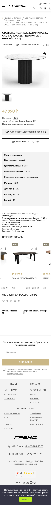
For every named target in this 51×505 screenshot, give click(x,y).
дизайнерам (9, 399)
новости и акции (12, 413)
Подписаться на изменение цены (18, 124)
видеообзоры (36, 424)
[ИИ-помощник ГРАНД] (39, 8)
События (8, 424)
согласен (11, 369)
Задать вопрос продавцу (27, 142)
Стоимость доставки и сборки (27, 132)
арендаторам (10, 395)
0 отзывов (8, 45)
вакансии (34, 403)
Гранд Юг (35, 384)
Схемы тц (8, 428)
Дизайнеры (35, 413)
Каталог (3, 6)
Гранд (22, 121)
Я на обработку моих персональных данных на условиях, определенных (27, 371)
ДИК (15, 118)
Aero (13, 288)
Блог (6, 417)
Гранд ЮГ (31, 121)
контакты (34, 399)
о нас (32, 395)
